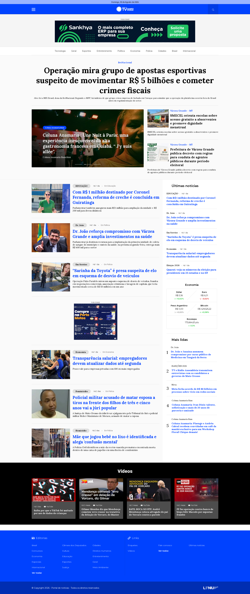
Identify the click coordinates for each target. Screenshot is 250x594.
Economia (135, 51)
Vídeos (125, 471)
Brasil (174, 51)
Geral (73, 51)
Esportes (86, 51)
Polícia (149, 51)
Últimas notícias (185, 186)
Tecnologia (60, 51)
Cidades (162, 51)
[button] (78, 164)
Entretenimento (104, 51)
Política (121, 51)
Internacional (189, 51)
